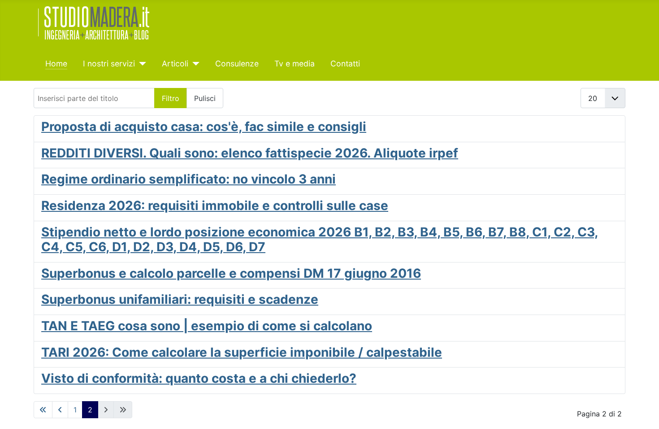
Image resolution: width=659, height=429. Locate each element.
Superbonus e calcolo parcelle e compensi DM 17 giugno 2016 (231, 273)
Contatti (345, 63)
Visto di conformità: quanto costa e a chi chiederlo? (198, 378)
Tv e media (294, 63)
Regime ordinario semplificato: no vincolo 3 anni (188, 179)
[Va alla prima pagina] (43, 409)
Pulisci (205, 98)
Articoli (175, 63)
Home (56, 63)
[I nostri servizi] (140, 64)
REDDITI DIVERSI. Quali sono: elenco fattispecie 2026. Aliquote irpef (249, 153)
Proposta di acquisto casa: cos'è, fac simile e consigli (203, 126)
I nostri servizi (109, 63)
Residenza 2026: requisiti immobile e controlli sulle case (214, 205)
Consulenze (237, 63)
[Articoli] (193, 64)
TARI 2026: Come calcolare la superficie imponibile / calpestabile (241, 352)
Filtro (170, 98)
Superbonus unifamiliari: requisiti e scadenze (179, 299)
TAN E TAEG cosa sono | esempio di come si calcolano (206, 325)
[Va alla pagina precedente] (60, 409)
